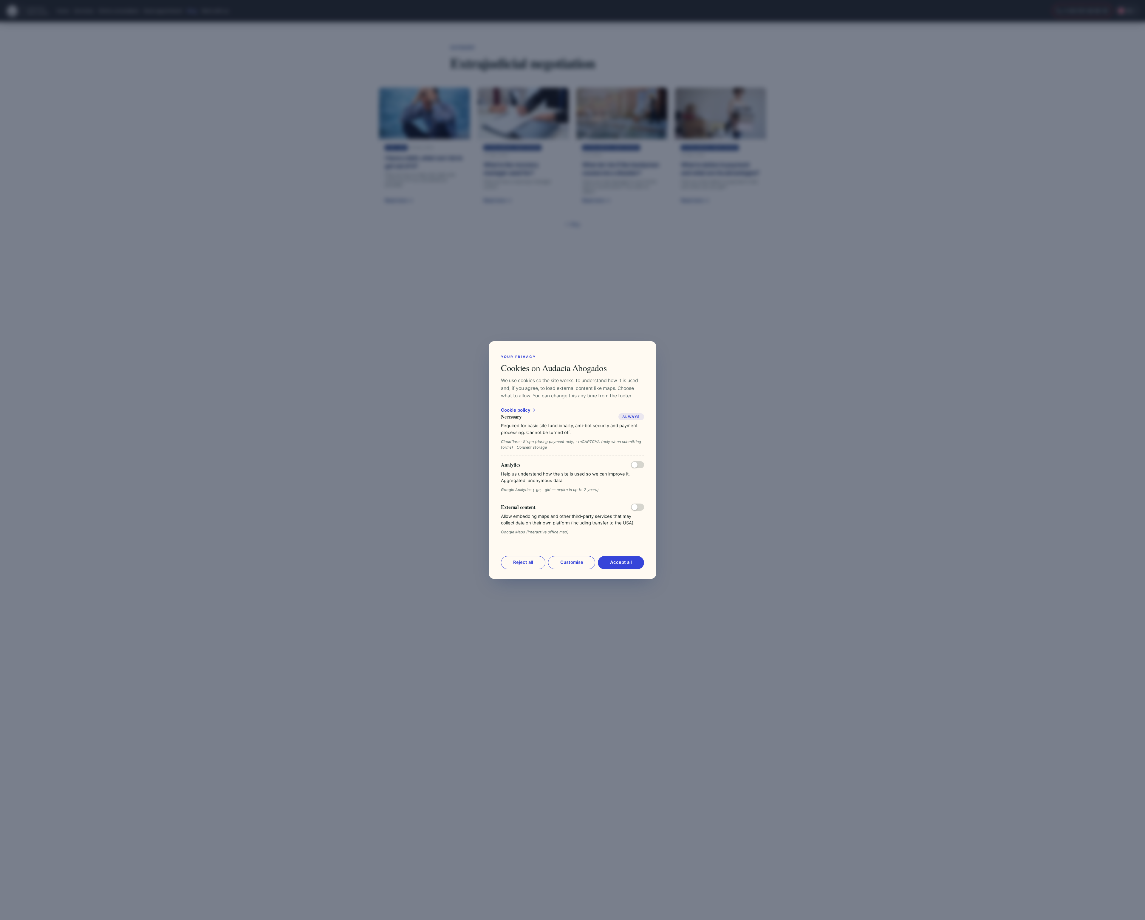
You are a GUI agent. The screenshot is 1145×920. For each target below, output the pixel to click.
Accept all (621, 562)
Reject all (523, 562)
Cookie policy (515, 410)
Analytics (511, 464)
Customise (571, 562)
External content (518, 507)
